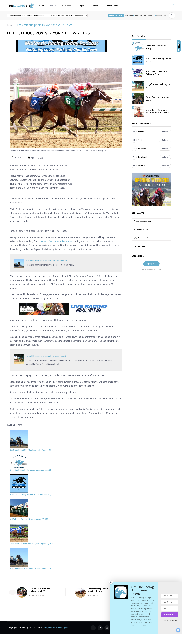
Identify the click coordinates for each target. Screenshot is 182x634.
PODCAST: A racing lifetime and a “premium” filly (30, 494)
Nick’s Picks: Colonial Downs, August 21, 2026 (30, 519)
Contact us (96, 6)
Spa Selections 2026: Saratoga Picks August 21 (30, 568)
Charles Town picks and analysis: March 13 (39, 590)
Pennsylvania (149, 15)
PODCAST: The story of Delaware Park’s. (156, 73)
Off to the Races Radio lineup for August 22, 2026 (64, 15)
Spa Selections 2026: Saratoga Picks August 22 (22, 15)
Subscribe (165, 165)
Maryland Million (141, 229)
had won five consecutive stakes (56, 241)
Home (41, 6)
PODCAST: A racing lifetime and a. (158, 60)
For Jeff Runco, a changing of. (158, 85)
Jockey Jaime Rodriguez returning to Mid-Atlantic (157, 111)
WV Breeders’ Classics (143, 238)
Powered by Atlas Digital (56, 627)
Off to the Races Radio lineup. (156, 47)
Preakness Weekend (142, 221)
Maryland (129, 15)
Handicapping (68, 6)
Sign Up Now (151, 264)
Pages (81, 6)
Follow (165, 131)
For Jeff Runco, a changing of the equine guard (46, 356)
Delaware (138, 15)
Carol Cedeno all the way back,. (157, 98)
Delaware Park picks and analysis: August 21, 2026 (32, 544)
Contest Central (112, 6)
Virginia (159, 15)
